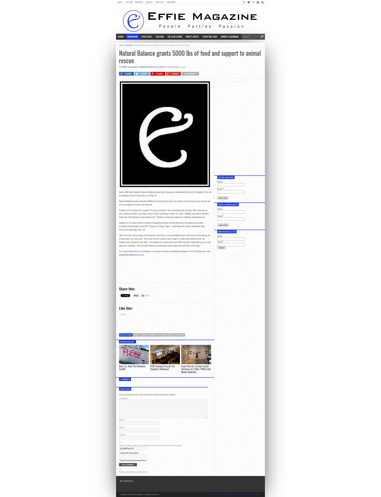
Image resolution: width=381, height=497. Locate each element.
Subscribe (171, 2)
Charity (137, 335)
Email (122, 427)
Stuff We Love (209, 36)
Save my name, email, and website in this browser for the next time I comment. (150, 446)
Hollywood (162, 335)
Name (122, 420)
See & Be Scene (174, 36)
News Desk (180, 335)
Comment (123, 399)
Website (122, 435)
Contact (149, 2)
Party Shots (192, 36)
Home (121, 36)
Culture (160, 36)
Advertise (139, 2)
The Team (128, 2)
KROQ (171, 335)
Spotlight (146, 36)
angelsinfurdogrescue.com (131, 254)
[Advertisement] (239, 127)
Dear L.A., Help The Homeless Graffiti (132, 367)
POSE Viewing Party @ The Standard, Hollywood (162, 367)
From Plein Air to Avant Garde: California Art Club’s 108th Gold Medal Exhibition (196, 369)
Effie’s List (160, 2)
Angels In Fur (202, 192)
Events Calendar (229, 36)
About (120, 2)
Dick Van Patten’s (132, 192)
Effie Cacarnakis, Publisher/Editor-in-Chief (143, 67)
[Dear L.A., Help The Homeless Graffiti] (134, 363)
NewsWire (132, 36)
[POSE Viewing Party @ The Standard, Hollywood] (165, 363)
